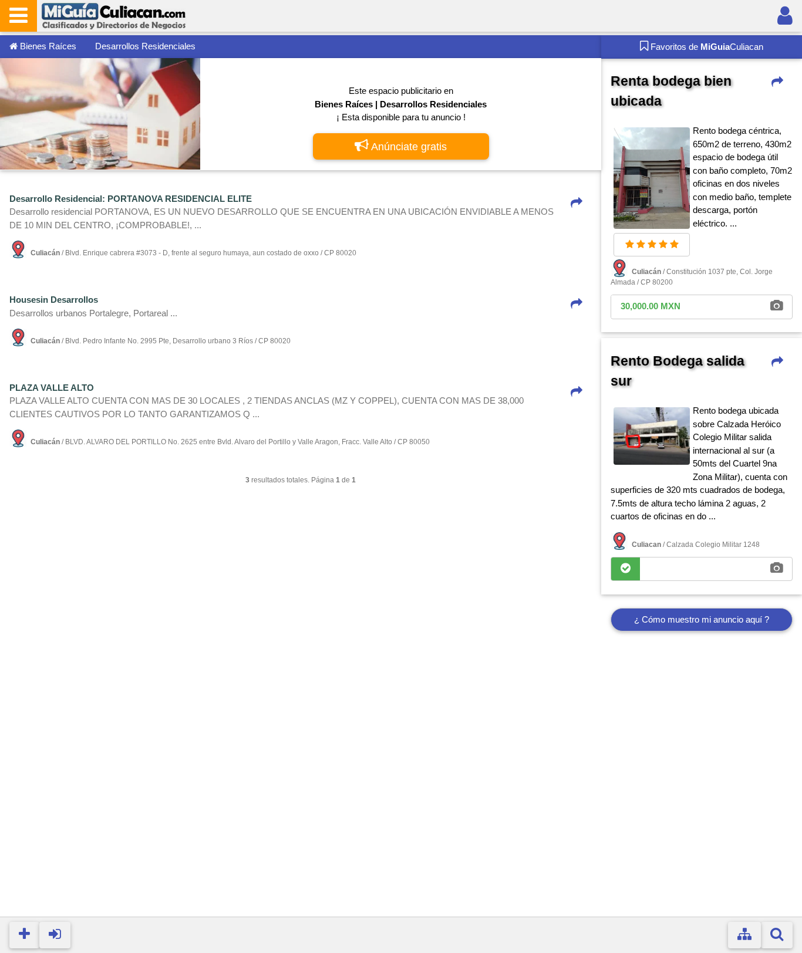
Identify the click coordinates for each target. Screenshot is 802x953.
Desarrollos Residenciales (145, 46)
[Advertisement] (701, 789)
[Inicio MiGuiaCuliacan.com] (113, 15)
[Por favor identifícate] (785, 16)
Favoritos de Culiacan (705, 47)
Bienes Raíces (47, 46)
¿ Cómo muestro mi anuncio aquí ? (701, 619)
